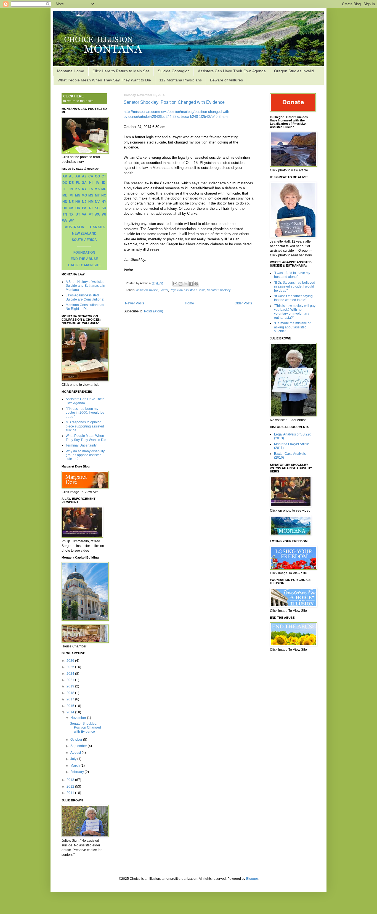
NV (97, 202)
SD (104, 208)
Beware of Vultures (226, 80)
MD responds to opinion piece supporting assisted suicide (85, 426)
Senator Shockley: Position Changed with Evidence (174, 102)
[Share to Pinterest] (196, 283)
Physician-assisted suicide (187, 290)
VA (84, 214)
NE (71, 202)
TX (71, 214)
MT (97, 195)
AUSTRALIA (74, 227)
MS (90, 195)
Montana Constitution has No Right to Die (85, 307)
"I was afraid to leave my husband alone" (292, 275)
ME (64, 195)
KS (77, 189)
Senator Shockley (219, 290)
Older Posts (243, 303)
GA (84, 183)
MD (104, 189)
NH (77, 202)
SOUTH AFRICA (84, 240)
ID (103, 183)
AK (64, 176)
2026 (71, 661)
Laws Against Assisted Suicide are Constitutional (85, 297)
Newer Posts (134, 303)
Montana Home (70, 71)
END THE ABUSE (84, 259)
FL (78, 183)
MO (84, 195)
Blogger (252, 879)
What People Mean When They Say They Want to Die (104, 80)
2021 (71, 680)
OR (77, 208)
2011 (71, 793)
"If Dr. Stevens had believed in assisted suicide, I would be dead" (294, 287)
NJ (84, 202)
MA (97, 189)
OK (71, 208)
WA (97, 214)
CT (104, 176)
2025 (71, 667)
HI (90, 183)
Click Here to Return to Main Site (121, 71)
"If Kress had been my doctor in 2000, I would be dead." (85, 413)
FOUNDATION (84, 252)
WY (71, 221)
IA (97, 183)
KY (84, 189)
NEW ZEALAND (84, 233)
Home (189, 303)
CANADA (97, 227)
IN (71, 189)
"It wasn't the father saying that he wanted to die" (293, 298)
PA (84, 208)
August (76, 752)
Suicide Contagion (174, 71)
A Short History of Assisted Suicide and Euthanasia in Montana (85, 286)
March (75, 765)
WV (64, 221)
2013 (71, 780)
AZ (84, 176)
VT (91, 214)
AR (77, 176)
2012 (71, 786)
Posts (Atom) (153, 311)
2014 (71, 712)
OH (64, 208)
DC (64, 183)
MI (71, 195)
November (78, 718)
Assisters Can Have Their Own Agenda (232, 71)
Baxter (164, 290)
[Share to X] (186, 283)
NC (103, 195)
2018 (71, 693)
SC (97, 208)
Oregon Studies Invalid (294, 71)
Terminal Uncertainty (81, 445)
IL (64, 189)
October (76, 740)
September (79, 746)
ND (64, 202)
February (77, 772)
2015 (71, 706)
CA (90, 176)
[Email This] (175, 283)
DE (71, 183)
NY (104, 202)
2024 (71, 674)
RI (90, 208)
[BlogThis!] (180, 283)
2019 (71, 686)
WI (104, 214)
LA (91, 189)
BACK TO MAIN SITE (84, 265)
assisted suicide (147, 290)
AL (71, 176)
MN (77, 195)
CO (97, 176)
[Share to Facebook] (191, 283)
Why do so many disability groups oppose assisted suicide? (85, 455)
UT (78, 214)
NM (91, 202)
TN (65, 214)
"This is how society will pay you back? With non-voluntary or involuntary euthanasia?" (294, 312)
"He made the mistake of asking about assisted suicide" (292, 327)
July (73, 759)
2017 (71, 699)
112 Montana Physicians (180, 80)
